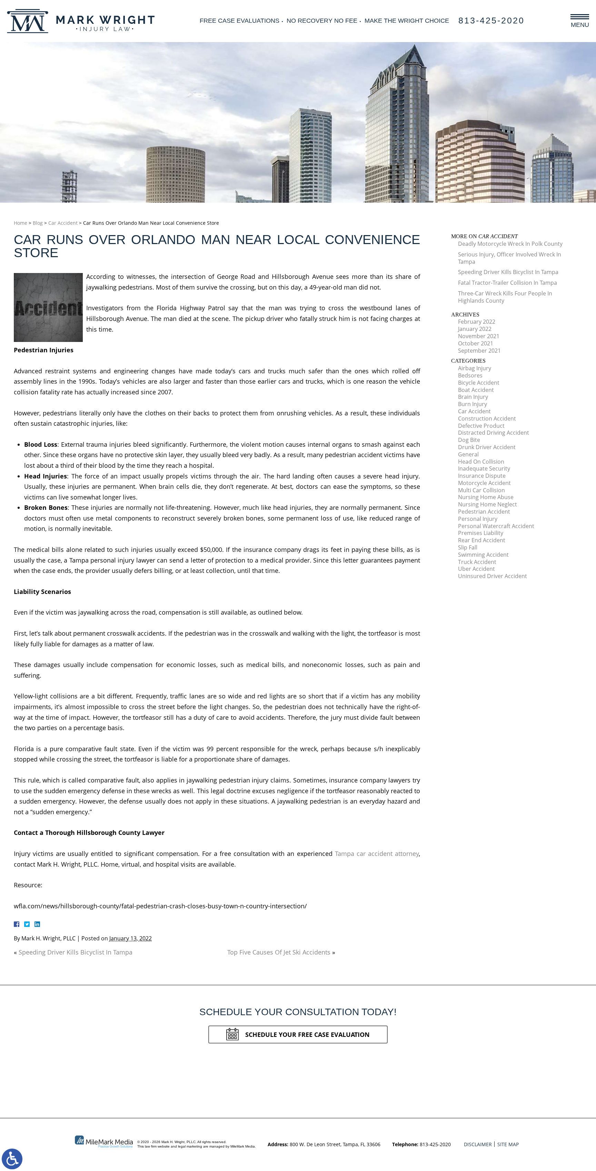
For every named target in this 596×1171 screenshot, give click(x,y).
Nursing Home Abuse (486, 497)
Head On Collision (481, 461)
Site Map (508, 1144)
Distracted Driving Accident (493, 432)
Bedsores (470, 375)
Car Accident (63, 223)
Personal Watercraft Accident (496, 526)
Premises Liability (480, 533)
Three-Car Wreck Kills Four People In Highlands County (505, 297)
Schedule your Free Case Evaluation (307, 1034)
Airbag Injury (474, 368)
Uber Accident (476, 569)
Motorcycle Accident (484, 483)
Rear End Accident (481, 540)
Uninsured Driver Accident (492, 576)
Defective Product (481, 426)
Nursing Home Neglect (487, 504)
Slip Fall (467, 547)
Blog (38, 223)
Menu (580, 24)
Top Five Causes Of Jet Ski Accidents (278, 952)
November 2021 (478, 336)
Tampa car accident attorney (377, 853)
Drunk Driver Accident (487, 447)
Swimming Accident (483, 554)
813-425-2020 (491, 20)
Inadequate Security (484, 468)
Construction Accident (487, 418)
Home (20, 223)
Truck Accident (477, 562)
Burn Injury (472, 404)
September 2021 (479, 350)
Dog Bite (469, 440)
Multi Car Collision (481, 490)
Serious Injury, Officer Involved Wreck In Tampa (509, 258)
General (468, 454)
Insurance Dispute (482, 475)
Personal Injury (477, 519)
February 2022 (476, 321)
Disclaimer (478, 1144)
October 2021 (475, 343)
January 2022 (474, 329)
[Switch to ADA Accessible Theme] (12, 1159)
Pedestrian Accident (484, 511)
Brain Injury (473, 397)
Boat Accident (476, 390)
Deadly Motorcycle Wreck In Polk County (510, 244)
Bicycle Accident (478, 382)
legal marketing (190, 1146)
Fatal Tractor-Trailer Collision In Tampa (507, 282)
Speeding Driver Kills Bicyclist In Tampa (75, 952)
